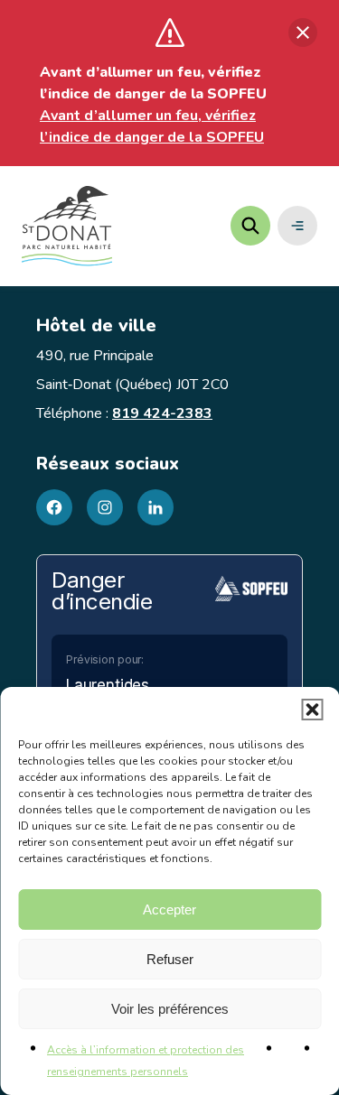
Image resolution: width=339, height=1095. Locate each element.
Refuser (169, 959)
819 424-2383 (162, 413)
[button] (312, 710)
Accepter (169, 909)
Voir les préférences (170, 1008)
